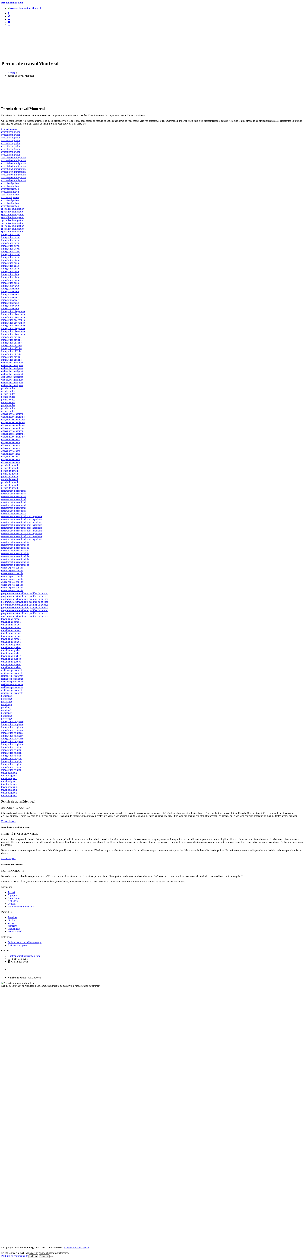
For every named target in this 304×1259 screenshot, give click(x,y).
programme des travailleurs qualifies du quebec (24, 593)
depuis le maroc (9, 1005)
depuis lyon (7, 1000)
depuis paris (7, 997)
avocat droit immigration (13, 157)
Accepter (44, 1256)
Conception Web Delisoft (76, 1247)
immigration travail (10, 234)
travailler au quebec (11, 644)
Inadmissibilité (15, 931)
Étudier (11, 920)
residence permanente (12, 670)
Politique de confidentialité (21, 906)
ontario (4, 1045)
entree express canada (12, 567)
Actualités (13, 901)
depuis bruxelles (9, 1014)
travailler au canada (11, 619)
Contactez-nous (9, 129)
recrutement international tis (15, 542)
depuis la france (9, 991)
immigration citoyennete (13, 311)
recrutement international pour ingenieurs (21, 516)
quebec (4, 1017)
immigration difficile (11, 337)
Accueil (11, 73)
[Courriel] (9, 22)
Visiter (11, 923)
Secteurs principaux (17, 945)
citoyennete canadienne (13, 413)
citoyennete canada (10, 439)
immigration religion (11, 747)
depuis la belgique (10, 994)
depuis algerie (8, 1011)
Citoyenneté (14, 928)
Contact (11, 903)
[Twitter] (9, 16)
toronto (4, 1188)
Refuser (33, 1256)
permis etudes (8, 388)
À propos (12, 895)
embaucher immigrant (12, 362)
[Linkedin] (9, 19)
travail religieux (9, 772)
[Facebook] (8, 13)
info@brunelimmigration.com (25, 956)
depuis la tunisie (9, 1008)
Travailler (12, 917)
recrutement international (13, 490)
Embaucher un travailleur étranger (24, 942)
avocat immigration (10, 132)
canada (4, 988)
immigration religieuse (12, 721)
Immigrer (12, 926)
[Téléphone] (9, 24)
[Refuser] (51, 1256)
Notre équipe (14, 898)
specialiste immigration (12, 208)
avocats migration (10, 183)
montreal (5, 1159)
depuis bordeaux (9, 1003)
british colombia (9, 1102)
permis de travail (9, 465)
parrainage (6, 695)
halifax (4, 1074)
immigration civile (10, 260)
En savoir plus (8, 821)
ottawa (4, 1131)
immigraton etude (10, 285)
